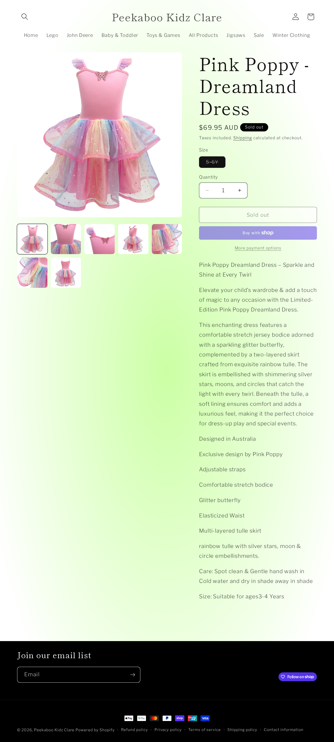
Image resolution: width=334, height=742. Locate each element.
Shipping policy (242, 729)
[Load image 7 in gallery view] (66, 273)
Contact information (284, 729)
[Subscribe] (132, 675)
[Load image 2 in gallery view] (66, 239)
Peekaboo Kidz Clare (54, 730)
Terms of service (204, 729)
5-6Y (215, 163)
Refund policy (134, 729)
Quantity (208, 177)
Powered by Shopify (95, 730)
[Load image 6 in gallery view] (32, 273)
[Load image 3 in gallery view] (99, 239)
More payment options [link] (258, 248)
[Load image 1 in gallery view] (32, 239)
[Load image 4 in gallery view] (133, 239)
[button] (24, 16)
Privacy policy (168, 729)
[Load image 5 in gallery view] (167, 239)
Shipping (242, 137)
